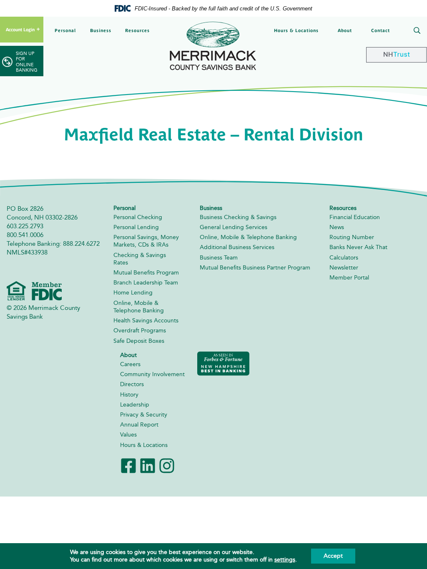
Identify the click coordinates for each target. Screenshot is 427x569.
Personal (65, 30)
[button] (415, 31)
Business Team (219, 257)
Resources (137, 30)
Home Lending (133, 292)
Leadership (134, 404)
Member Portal (349, 277)
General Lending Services (233, 227)
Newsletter (343, 267)
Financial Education (354, 217)
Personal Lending (136, 227)
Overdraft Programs (139, 330)
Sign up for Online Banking (27, 62)
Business (100, 30)
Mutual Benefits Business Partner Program (255, 267)
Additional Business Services (237, 247)
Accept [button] (333, 555)
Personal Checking (137, 217)
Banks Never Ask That (358, 247)
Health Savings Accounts (145, 320)
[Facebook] (128, 465)
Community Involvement (152, 374)
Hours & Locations (296, 30)
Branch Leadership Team (145, 282)
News (336, 227)
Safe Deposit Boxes (138, 340)
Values (128, 434)
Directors (132, 384)
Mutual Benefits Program (146, 272)
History (129, 394)
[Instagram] (166, 465)
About (345, 30)
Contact (380, 30)
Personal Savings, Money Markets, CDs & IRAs (146, 241)
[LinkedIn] (147, 465)
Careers (130, 364)
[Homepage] (213, 45)
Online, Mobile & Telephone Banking (138, 306)
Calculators (343, 257)
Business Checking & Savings (238, 217)
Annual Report (139, 424)
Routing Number (351, 237)
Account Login (20, 29)
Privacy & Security (143, 414)
